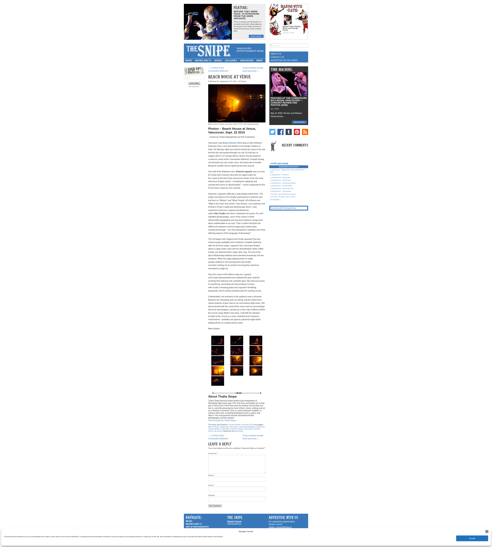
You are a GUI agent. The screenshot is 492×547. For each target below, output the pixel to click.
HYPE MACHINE (279, 163)
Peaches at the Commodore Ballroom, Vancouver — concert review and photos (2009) (289, 101)
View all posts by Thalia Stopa (223, 420)
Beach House (213, 427)
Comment (212, 453)
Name (211, 475)
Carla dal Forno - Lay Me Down (281, 180)
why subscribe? (194, 86)
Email (211, 485)
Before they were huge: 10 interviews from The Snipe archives (246, 15)
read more (256, 36)
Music (188, 60)
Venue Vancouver (215, 431)
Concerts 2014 (247, 425)
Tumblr (289, 132)
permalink (239, 431)
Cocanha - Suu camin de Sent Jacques (283, 194)
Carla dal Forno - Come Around (281, 191)
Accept (472, 538)
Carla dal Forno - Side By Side (280, 177)
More (259, 60)
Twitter (272, 132)
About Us (276, 54)
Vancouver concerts (252, 429)
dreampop (224, 427)
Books (218, 60)
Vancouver (246, 60)
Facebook (280, 132)
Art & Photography (197, 527)
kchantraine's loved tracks (288, 167)
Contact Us (277, 57)
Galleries (231, 60)
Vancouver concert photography (242, 427)
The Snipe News (208, 51)
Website (211, 495)
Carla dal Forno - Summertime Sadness (283, 183)
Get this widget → (275, 199)
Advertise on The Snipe (284, 60)
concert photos (234, 425)
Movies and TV (203, 60)
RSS (305, 132)
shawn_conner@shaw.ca (280, 527)
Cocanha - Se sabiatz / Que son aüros (283, 196)
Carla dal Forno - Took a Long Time (282, 188)
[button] (487, 531)
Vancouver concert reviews (232, 429)
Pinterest (297, 132)
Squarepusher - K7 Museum (280, 174)
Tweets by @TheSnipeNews (283, 208)
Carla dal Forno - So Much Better (281, 185)
